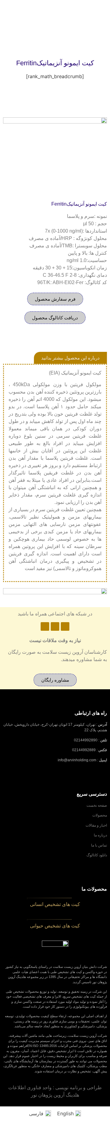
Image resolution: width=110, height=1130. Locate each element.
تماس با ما (99, 845)
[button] (55, 317)
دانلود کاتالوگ (96, 855)
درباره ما (100, 835)
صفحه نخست (96, 805)
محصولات (99, 815)
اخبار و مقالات (96, 825)
